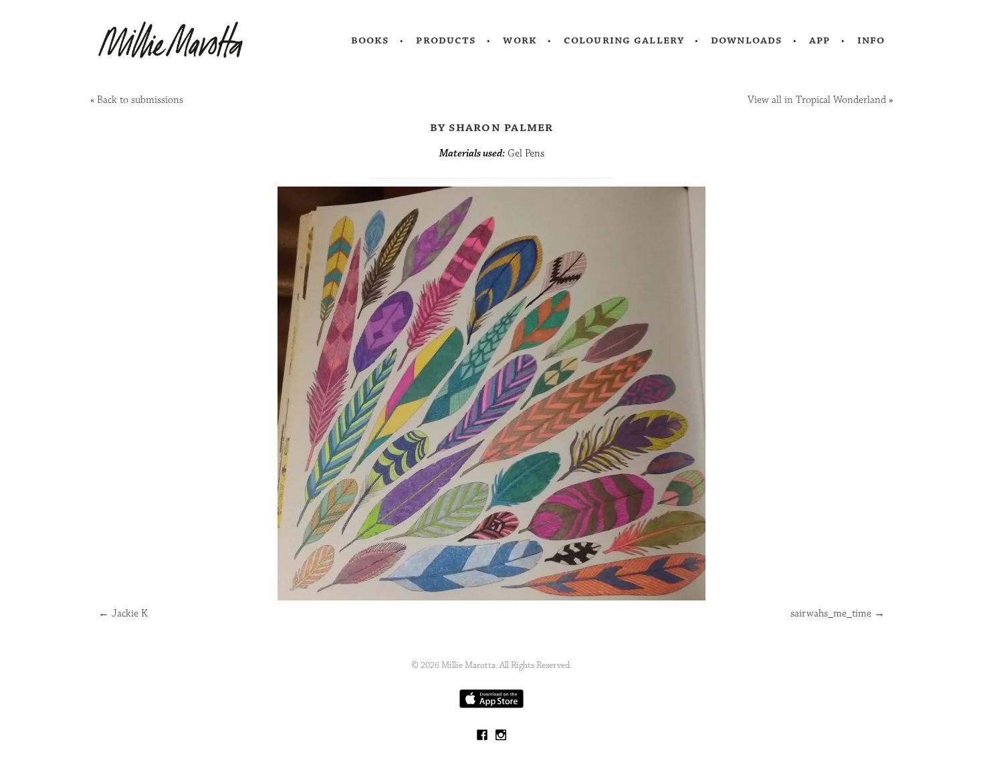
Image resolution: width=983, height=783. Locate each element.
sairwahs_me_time (837, 613)
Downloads (746, 40)
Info (871, 40)
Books (370, 40)
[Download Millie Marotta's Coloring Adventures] (491, 705)
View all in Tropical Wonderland (817, 100)
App (819, 40)
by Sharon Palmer (492, 127)
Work (520, 40)
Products (446, 40)
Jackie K (123, 613)
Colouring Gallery (624, 40)
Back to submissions (140, 100)
